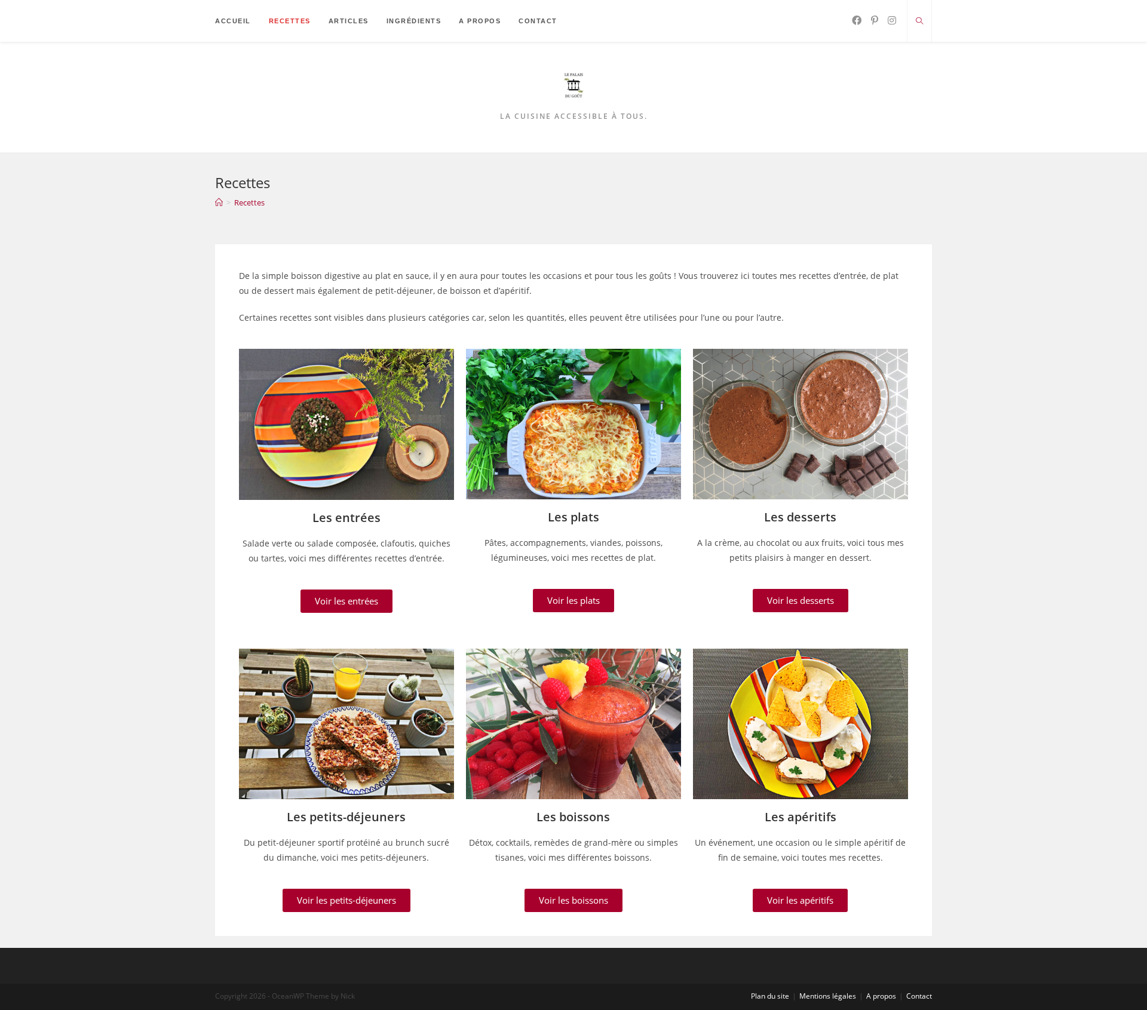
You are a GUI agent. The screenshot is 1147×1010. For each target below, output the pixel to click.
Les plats (573, 517)
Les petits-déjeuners (346, 817)
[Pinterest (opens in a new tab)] (874, 20)
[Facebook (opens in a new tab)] (856, 20)
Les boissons (573, 817)
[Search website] (919, 21)
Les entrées (346, 517)
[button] (346, 601)
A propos (881, 996)
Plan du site (770, 996)
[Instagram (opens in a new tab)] (892, 20)
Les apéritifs (800, 817)
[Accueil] (219, 202)
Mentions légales (827, 996)
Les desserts (800, 517)
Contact (919, 996)
